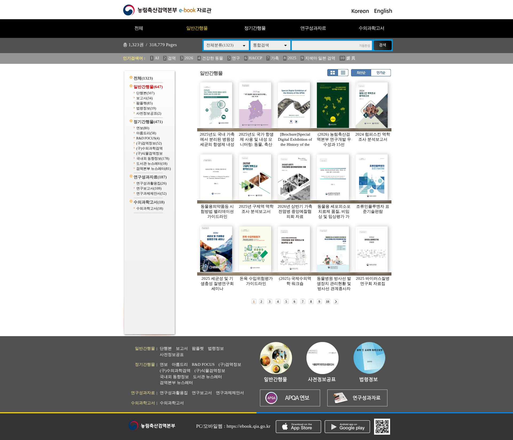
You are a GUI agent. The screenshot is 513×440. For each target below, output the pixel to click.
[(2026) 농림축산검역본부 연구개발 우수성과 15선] (333, 105)
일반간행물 (197, 28)
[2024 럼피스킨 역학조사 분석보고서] (371, 105)
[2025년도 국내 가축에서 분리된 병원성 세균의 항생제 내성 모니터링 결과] (216, 105)
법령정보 (146, 108)
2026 (189, 58)
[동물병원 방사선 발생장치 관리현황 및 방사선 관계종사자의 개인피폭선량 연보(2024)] (333, 249)
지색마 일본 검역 (320, 58)
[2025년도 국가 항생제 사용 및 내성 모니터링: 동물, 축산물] (255, 105)
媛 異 (350, 58)
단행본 (145, 93)
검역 (172, 58)
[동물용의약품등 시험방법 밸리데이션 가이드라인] (216, 177)
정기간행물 (255, 28)
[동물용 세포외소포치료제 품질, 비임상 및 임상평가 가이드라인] (333, 177)
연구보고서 (148, 188)
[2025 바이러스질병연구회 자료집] (371, 249)
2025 (292, 58)
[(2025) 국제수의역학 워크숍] (294, 249)
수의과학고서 (371, 28)
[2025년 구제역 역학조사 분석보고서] (255, 177)
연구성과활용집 (151, 183)
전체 (138, 28)
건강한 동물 (212, 58)
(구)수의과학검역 (149, 148)
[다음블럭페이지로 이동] (336, 302)
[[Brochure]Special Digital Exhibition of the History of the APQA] (294, 105)
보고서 (144, 98)
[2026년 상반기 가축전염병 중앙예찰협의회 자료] (294, 177)
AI (157, 58)
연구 (236, 58)
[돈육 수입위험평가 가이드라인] (255, 249)
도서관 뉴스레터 (151, 164)
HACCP (255, 58)
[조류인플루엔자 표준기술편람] (371, 177)
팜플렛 (144, 103)
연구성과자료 (313, 28)
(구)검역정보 (149, 143)
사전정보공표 (148, 113)
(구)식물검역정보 (149, 153)
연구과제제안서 (151, 193)
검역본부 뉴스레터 (153, 169)
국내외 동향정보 (152, 158)
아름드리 (146, 133)
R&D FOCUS (148, 138)
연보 (142, 128)
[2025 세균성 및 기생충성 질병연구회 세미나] (216, 249)
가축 (275, 58)
